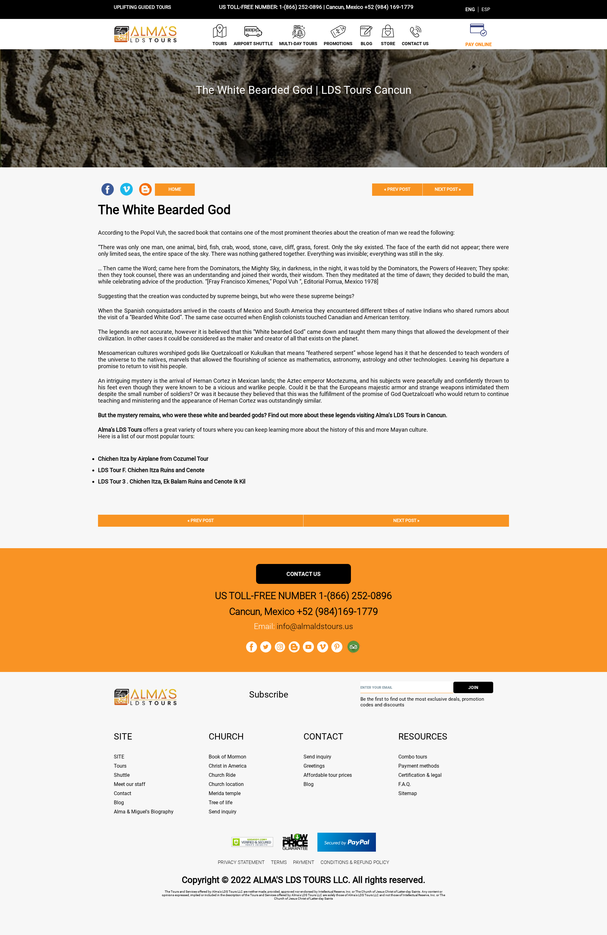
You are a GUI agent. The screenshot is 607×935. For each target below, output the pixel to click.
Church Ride (222, 775)
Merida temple (225, 793)
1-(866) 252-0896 (300, 7)
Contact (122, 793)
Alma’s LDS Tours (120, 429)
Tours (120, 766)
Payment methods (418, 766)
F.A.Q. (404, 784)
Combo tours (412, 757)
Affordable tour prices (328, 775)
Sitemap (407, 793)
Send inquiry (222, 812)
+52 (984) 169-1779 (389, 7)
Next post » (448, 189)
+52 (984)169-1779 (337, 611)
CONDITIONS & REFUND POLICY (355, 862)
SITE (119, 757)
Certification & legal (420, 775)
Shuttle (122, 775)
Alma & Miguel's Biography (144, 812)
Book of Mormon (227, 757)
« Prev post (397, 189)
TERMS (279, 862)
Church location (226, 784)
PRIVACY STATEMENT (241, 862)
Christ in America (228, 766)
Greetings (314, 766)
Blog (119, 803)
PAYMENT (303, 862)
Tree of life (220, 803)
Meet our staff (129, 784)
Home (175, 189)
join (473, 687)
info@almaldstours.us (315, 626)
